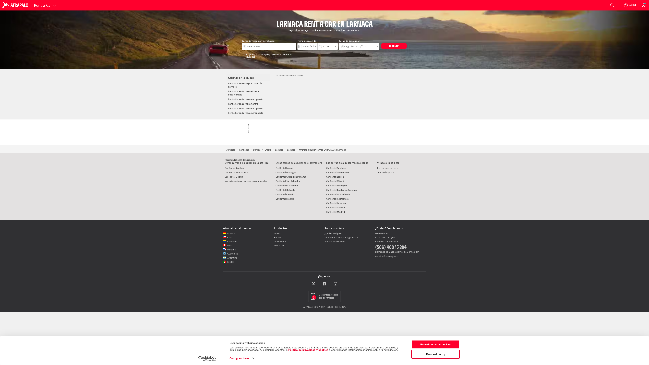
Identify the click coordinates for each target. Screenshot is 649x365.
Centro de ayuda (385, 172)
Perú (229, 245)
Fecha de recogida (306, 40)
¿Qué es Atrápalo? (333, 233)
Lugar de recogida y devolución (258, 40)
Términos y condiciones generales (341, 237)
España (231, 233)
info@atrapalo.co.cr (392, 256)
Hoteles (278, 237)
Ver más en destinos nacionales (246, 181)
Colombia (232, 241)
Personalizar (433, 354)
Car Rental (234, 167)
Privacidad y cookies (334, 241)
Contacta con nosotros (386, 241)
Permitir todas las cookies (435, 344)
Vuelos (277, 233)
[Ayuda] (630, 5)
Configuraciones (239, 358)
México (231, 261)
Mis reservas (381, 233)
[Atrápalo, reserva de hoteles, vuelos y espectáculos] (15, 5)
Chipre (268, 149)
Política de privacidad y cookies (308, 349)
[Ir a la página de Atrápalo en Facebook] (325, 284)
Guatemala (232, 253)
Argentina (232, 257)
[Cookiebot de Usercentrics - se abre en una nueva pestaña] (207, 358)
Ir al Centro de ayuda (385, 237)
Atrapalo (230, 149)
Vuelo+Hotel (280, 241)
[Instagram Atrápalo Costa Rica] (336, 284)
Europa (256, 149)
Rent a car (244, 149)
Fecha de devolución (349, 40)
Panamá (231, 249)
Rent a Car (279, 245)
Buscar (394, 46)
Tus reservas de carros (388, 167)
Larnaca (279, 149)
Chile (229, 237)
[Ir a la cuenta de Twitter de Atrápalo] (313, 284)
